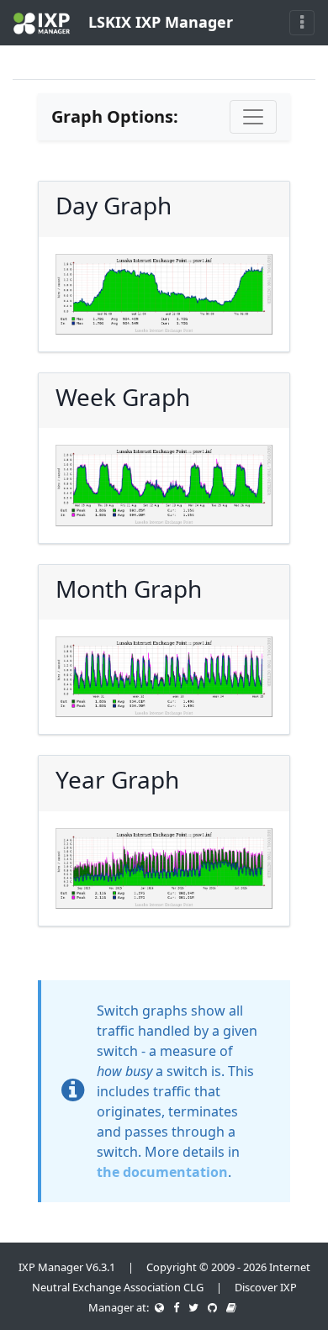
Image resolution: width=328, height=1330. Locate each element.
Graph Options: (114, 116)
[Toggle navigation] (302, 22)
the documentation (162, 1172)
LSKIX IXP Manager (158, 22)
